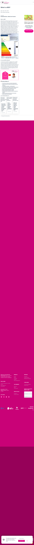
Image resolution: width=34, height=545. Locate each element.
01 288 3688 (3, 386)
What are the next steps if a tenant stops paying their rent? (15, 106)
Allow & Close (21, 540)
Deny (27, 540)
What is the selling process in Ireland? (8, 90)
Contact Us (15, 393)
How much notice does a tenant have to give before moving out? (3, 107)
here (16, 32)
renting (11, 61)
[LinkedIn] (9, 397)
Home (1, 10)
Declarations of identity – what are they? (8, 86)
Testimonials (16, 388)
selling (16, 61)
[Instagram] (4, 397)
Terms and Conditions (27, 384)
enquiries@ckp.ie (3, 385)
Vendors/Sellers (7, 12)
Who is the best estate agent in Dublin (8, 89)
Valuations (25, 376)
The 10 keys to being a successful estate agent (9, 83)
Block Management (17, 380)
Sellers (15, 377)
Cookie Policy (26, 385)
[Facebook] (1, 397)
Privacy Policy (21, 538)
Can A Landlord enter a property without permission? (9, 106)
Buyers (1, 12)
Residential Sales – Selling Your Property (8, 16)
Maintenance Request (27, 378)
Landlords (4, 12)
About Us (15, 386)
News (15, 387)
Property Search (26, 377)
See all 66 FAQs (5, 95)
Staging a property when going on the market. (9, 93)
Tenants (15, 379)
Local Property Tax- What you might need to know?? (10, 87)
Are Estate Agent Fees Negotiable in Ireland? (9, 88)
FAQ (3, 10)
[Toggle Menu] (33, 2)
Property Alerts (16, 394)
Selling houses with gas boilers (7, 94)
